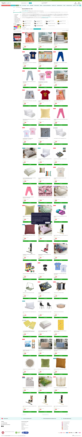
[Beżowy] (20, 25)
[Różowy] (16, 26)
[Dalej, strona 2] (66, 414)
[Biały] (14, 25)
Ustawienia (34, 222)
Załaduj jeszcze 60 (45, 414)
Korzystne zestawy (18, 20)
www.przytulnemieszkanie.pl (66, 421)
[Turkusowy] (14, 28)
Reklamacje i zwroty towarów (24, 425)
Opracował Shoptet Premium (77, 435)
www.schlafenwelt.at (65, 429)
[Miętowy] (19, 28)
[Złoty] (18, 28)
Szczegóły (29, 68)
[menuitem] (5, 5)
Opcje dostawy (23, 423)
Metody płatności (23, 424)
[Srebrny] (15, 29)
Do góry (24, 414)
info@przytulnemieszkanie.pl (6, 424)
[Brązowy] (19, 25)
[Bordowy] (14, 26)
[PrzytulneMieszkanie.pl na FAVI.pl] (3, 432)
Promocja (18, 15)
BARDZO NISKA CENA (18, 19)
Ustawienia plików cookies (37, 219)
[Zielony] (20, 26)
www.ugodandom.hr (65, 425)
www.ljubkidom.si (65, 424)
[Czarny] (18, 25)
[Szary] (16, 25)
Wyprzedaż (18, 17)
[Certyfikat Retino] (25, 432)
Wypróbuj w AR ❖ (18, 22)
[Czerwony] (15, 26)
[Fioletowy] (16, 28)
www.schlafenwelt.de (65, 428)
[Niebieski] (15, 28)
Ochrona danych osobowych (24, 427)
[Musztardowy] (20, 28)
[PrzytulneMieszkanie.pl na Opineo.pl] (9, 431)
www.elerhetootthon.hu (66, 426)
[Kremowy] (15, 25)
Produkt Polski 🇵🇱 (18, 18)
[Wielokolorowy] (14, 29)
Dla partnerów (23, 429)
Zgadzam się (47, 222)
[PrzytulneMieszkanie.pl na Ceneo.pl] (18, 432)
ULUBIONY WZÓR (18, 21)
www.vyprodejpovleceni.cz (66, 422)
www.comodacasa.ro (65, 427)
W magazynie (18, 14)
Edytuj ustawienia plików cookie (21, 435)
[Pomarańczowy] (18, 26)
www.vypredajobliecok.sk (66, 423)
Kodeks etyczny (23, 428)
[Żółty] (19, 26)
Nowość (18, 16)
